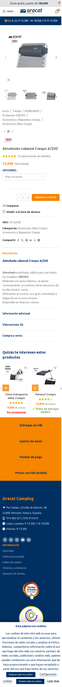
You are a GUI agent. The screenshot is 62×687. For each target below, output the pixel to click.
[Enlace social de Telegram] (39, 240)
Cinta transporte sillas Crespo (16, 396)
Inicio (5, 111)
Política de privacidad (13, 556)
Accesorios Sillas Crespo (17, 123)
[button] (5, 57)
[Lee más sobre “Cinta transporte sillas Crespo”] (5, 388)
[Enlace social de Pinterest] (26, 240)
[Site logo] (31, 10)
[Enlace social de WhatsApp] (35, 240)
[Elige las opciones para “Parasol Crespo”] (35, 388)
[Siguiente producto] (12, 132)
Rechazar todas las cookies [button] (21, 675)
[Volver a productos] (8, 132)
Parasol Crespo (45, 394)
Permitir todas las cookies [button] (30, 681)
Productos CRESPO (13, 115)
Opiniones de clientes (13, 573)
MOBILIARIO (32, 111)
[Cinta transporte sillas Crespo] (16, 377)
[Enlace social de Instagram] (16, 539)
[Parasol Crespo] (46, 377)
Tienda (17, 111)
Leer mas (53, 681)
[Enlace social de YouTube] (22, 539)
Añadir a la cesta (45, 197)
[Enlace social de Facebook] (18, 240)
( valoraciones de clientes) (34, 156)
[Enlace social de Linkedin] (31, 240)
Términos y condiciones (14, 568)
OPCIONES (9, 170)
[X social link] (22, 240)
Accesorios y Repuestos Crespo (21, 119)
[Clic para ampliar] (8, 80)
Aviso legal (8, 551)
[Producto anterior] (4, 132)
